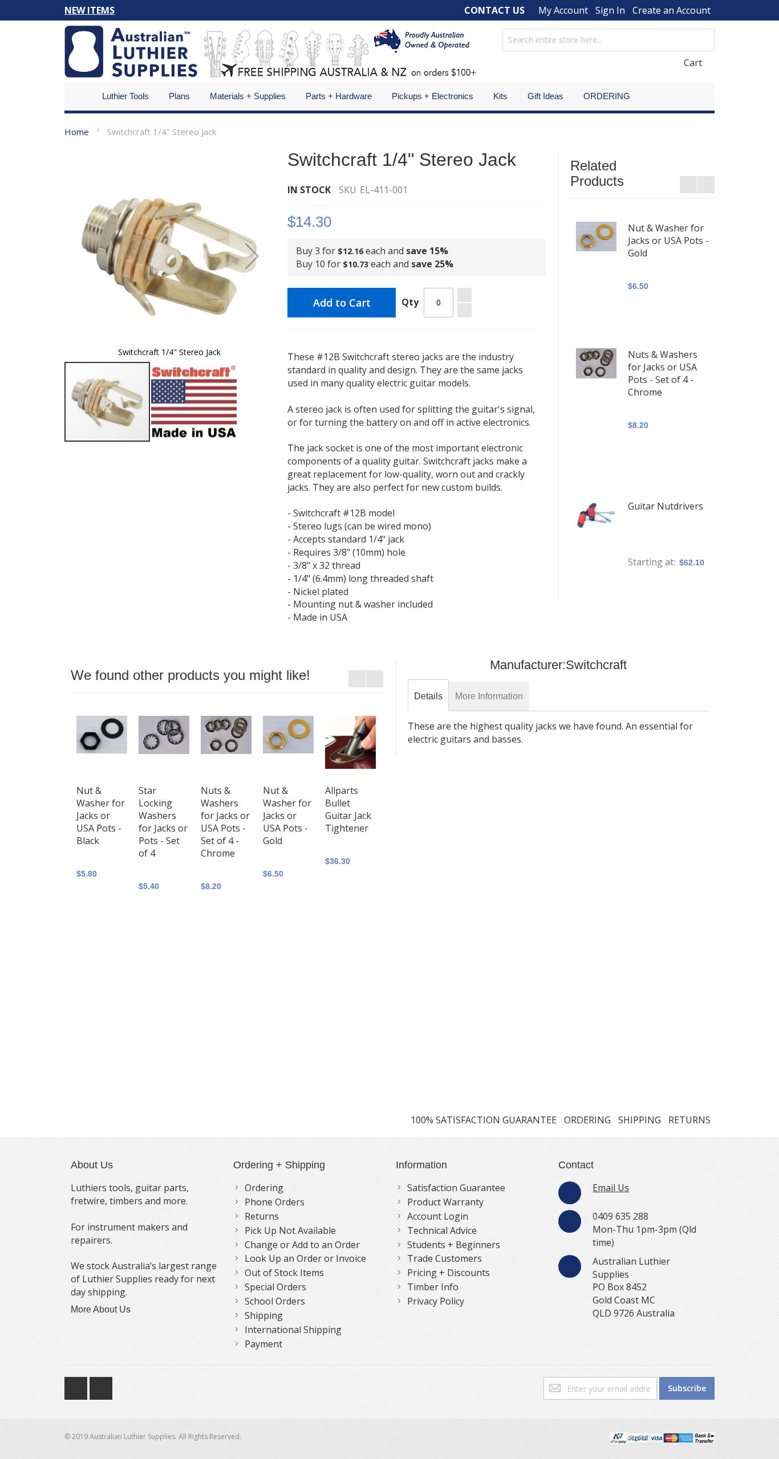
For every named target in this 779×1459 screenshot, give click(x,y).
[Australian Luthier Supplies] (270, 51)
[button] (252, 255)
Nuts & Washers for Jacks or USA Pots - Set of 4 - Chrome (662, 373)
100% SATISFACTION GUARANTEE (484, 1120)
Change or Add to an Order (302, 1244)
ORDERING (587, 1120)
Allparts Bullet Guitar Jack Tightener (348, 809)
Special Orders (275, 1287)
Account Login (437, 1216)
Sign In (610, 10)
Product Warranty (445, 1202)
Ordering (264, 1187)
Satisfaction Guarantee (456, 1187)
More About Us (101, 1309)
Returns (262, 1216)
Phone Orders (275, 1202)
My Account (563, 10)
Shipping (264, 1315)
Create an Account (671, 10)
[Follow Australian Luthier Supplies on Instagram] (101, 1385)
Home (76, 131)
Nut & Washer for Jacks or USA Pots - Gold (668, 240)
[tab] (428, 696)
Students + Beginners (453, 1244)
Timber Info (433, 1287)
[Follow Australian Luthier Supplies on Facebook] (77, 1385)
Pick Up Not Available (290, 1230)
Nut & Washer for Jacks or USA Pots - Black (100, 815)
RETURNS (689, 1120)
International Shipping (293, 1329)
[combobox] (608, 39)
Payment (263, 1344)
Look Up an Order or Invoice (305, 1258)
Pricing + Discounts (448, 1272)
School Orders (275, 1301)
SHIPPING (639, 1120)
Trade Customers (444, 1258)
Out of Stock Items (284, 1272)
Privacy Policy (435, 1301)
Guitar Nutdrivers (665, 506)
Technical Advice (442, 1230)
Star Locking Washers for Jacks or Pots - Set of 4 (163, 821)
